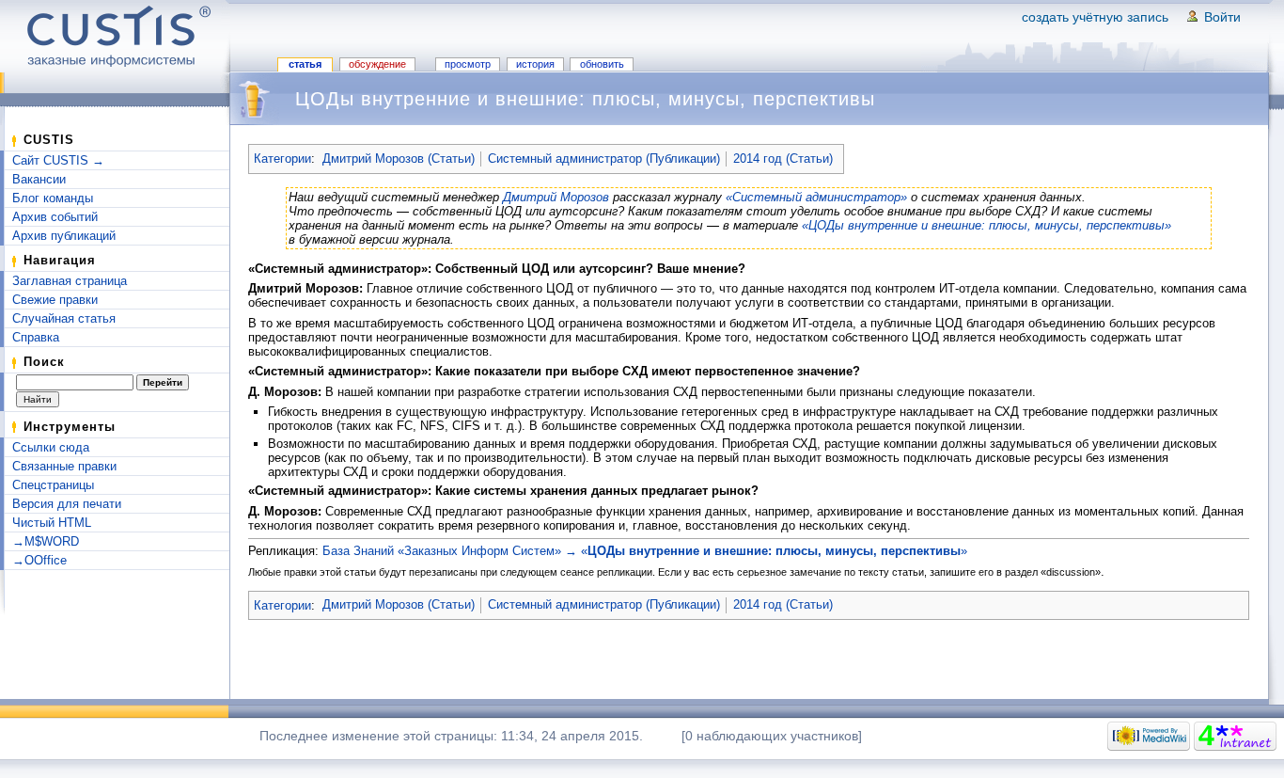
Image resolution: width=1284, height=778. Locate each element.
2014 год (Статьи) (783, 158)
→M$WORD (45, 541)
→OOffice (39, 560)
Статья (305, 64)
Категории (282, 158)
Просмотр (468, 64)
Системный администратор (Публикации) (604, 158)
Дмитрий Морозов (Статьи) (398, 158)
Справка (35, 337)
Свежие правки (55, 300)
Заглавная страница (69, 281)
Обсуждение (377, 64)
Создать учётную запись (1095, 16)
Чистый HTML (51, 523)
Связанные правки (64, 466)
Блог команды (52, 198)
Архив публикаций (64, 236)
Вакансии (39, 179)
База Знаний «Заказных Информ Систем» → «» (644, 551)
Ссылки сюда (50, 447)
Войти (1222, 16)
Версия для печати (66, 504)
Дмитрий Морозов (556, 197)
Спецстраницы (53, 485)
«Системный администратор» (816, 197)
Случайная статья (64, 318)
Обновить (602, 64)
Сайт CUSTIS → (58, 160)
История (535, 64)
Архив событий (55, 217)
